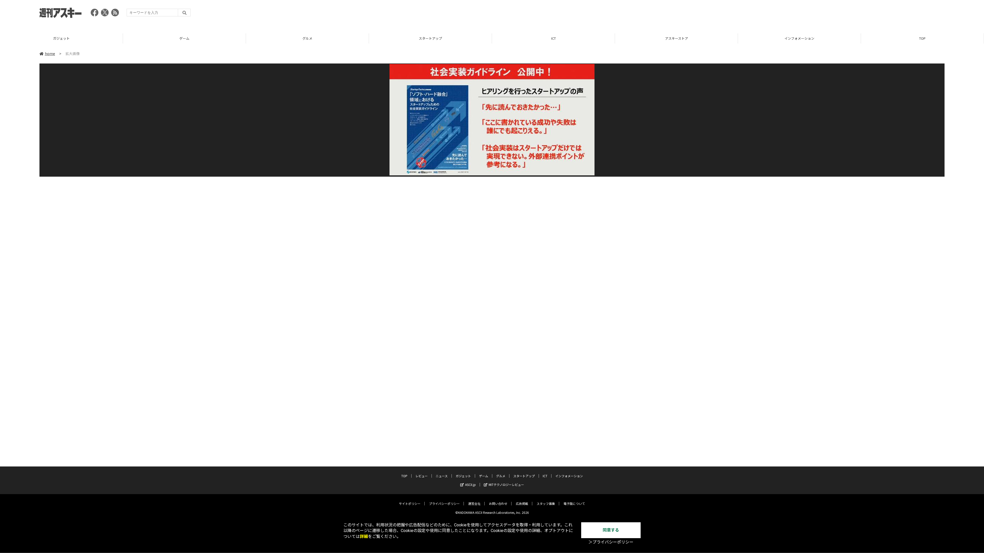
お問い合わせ (498, 503)
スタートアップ (430, 38)
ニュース (442, 476)
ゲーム (184, 38)
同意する (611, 530)
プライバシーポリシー (444, 503)
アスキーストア (676, 38)
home (50, 53)
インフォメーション (799, 38)
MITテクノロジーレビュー (506, 484)
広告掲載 (522, 503)
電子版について (574, 503)
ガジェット (61, 38)
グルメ (307, 38)
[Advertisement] (851, 14)
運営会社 (474, 503)
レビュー (421, 476)
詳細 (364, 536)
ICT (553, 38)
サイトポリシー (410, 503)
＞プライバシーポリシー (610, 542)
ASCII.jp (470, 484)
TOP (922, 38)
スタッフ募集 (546, 503)
